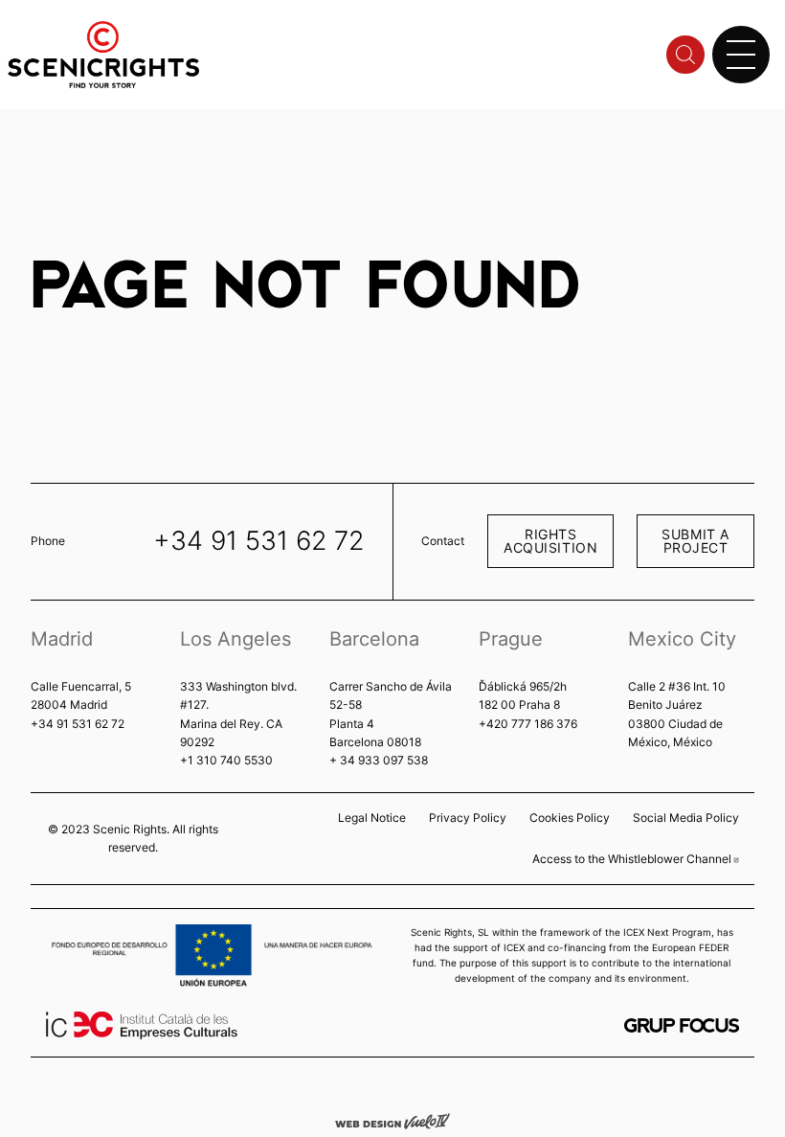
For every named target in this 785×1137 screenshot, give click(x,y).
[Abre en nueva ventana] (681, 1025)
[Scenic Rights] (103, 53)
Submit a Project (695, 541)
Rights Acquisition (550, 541)
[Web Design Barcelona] (392, 1119)
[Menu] (741, 54)
